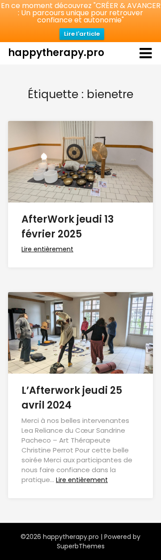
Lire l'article (82, 34)
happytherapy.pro (56, 53)
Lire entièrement (47, 249)
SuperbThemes (81, 546)
